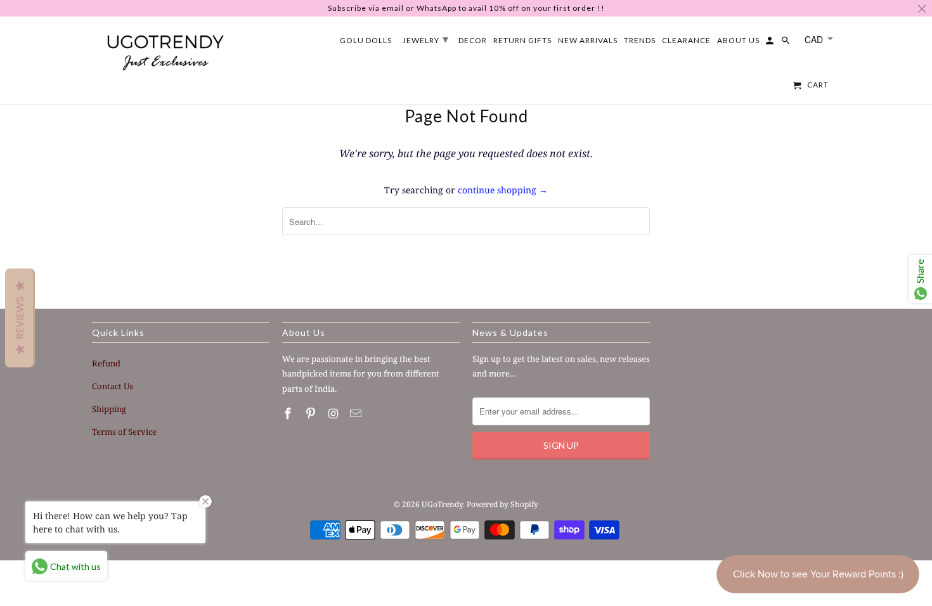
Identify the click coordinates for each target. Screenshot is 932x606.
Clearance (686, 40)
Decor (472, 40)
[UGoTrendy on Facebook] (289, 413)
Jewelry (426, 39)
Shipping (109, 409)
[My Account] (770, 43)
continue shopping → (503, 190)
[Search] (786, 43)
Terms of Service (124, 431)
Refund (106, 363)
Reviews (20, 318)
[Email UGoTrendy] (357, 413)
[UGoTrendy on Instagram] (335, 413)
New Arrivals (588, 40)
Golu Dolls (366, 40)
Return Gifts (522, 40)
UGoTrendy (442, 504)
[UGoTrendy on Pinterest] (312, 413)
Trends (640, 40)
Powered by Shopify (502, 504)
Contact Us (112, 386)
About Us (738, 40)
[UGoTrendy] (165, 50)
